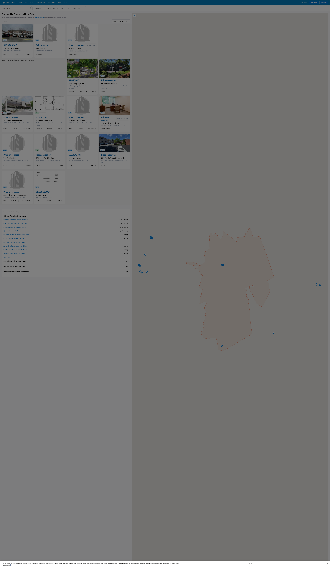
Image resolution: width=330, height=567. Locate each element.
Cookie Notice (6, 565)
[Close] (327, 564)
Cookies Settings (253, 564)
